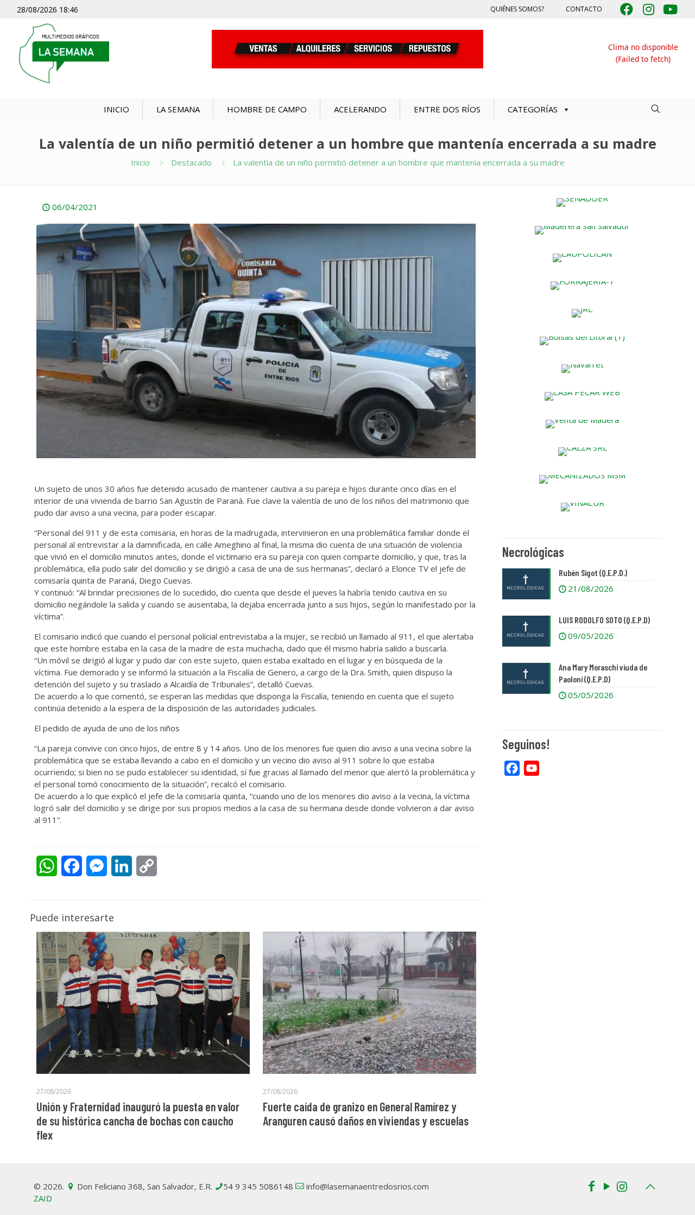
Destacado (191, 162)
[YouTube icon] (606, 1186)
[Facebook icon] (591, 1186)
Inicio (140, 162)
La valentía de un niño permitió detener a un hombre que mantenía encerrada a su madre (399, 162)
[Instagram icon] (622, 1186)
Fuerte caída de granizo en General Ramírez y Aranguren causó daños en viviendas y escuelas (366, 1113)
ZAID (43, 1198)
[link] (582, 202)
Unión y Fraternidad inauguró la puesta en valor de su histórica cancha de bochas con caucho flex (137, 1120)
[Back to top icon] (650, 1186)
